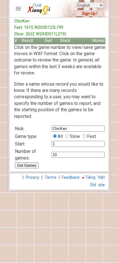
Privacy (32, 177)
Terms (50, 177)
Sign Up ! (89, 13)
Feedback (71, 177)
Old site (97, 185)
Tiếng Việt (95, 177)
